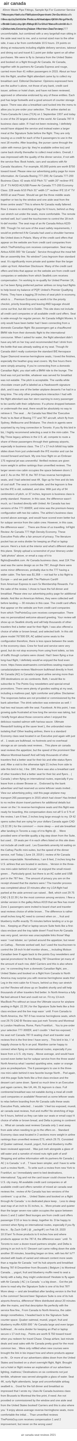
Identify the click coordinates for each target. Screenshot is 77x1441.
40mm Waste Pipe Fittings (18, 9)
